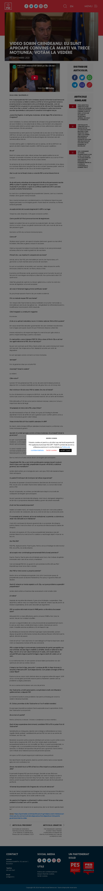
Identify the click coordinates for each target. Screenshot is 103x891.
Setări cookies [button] (51, 450)
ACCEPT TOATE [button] (65, 450)
